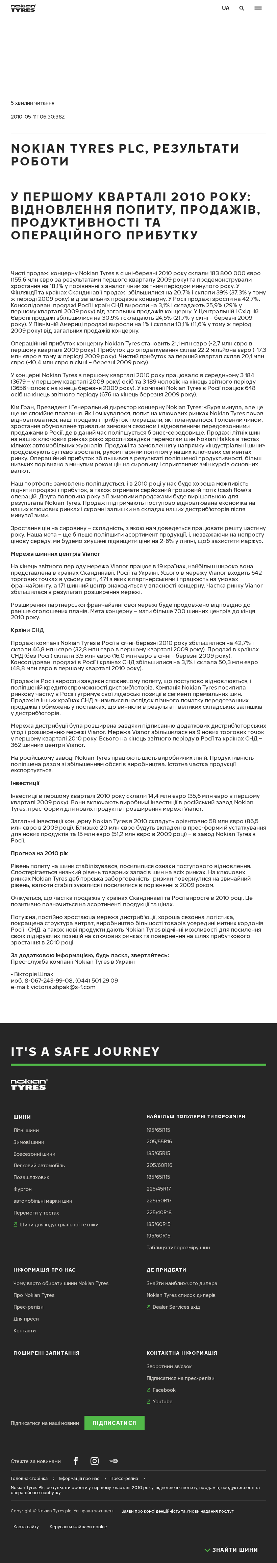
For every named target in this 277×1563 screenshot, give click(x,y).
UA (226, 7)
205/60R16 (159, 1165)
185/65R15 (158, 1153)
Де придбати (167, 1270)
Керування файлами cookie (78, 1526)
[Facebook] (75, 1461)
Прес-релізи (29, 1307)
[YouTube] (113, 1461)
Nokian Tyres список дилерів (181, 1295)
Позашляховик (31, 1177)
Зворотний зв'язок (169, 1366)
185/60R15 (159, 1224)
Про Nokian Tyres (34, 1295)
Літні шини (26, 1130)
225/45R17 (159, 1189)
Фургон (23, 1189)
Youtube (163, 1401)
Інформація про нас (45, 1270)
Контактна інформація (182, 1353)
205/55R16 (159, 1141)
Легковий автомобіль (39, 1165)
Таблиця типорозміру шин (178, 1247)
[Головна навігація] (258, 8)
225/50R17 (159, 1200)
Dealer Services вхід (176, 1307)
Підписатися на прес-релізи (181, 1378)
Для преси (26, 1319)
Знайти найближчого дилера (182, 1283)
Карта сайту (26, 1526)
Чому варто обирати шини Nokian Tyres (61, 1283)
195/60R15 (159, 1236)
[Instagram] (94, 1461)
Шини (22, 1117)
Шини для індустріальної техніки (59, 1224)
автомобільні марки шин (43, 1201)
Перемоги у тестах (36, 1213)
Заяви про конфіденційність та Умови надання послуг (178, 1511)
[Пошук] (242, 8)
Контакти (25, 1330)
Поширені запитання (47, 1353)
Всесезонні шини (34, 1154)
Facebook (164, 1390)
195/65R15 (158, 1130)
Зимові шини (29, 1142)
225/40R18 (159, 1212)
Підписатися (114, 1422)
